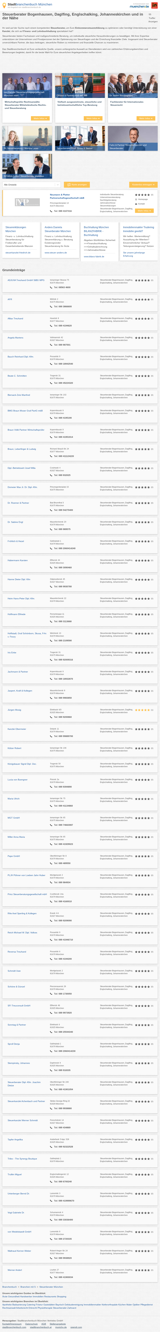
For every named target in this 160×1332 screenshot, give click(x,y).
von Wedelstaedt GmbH (19, 1231)
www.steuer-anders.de (56, 252)
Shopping (61, 1296)
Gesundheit (14, 1296)
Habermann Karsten (18, 560)
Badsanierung (19, 1304)
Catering (31, 1304)
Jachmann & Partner (18, 671)
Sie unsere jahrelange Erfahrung (134, 254)
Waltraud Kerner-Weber (19, 1251)
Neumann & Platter (67, 196)
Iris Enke (12, 652)
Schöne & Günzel (16, 986)
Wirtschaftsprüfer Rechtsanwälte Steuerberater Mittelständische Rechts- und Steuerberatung (25, 105)
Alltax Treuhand (15, 318)
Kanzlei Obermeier (17, 729)
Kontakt (141, 204)
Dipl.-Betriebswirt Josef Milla (21, 468)
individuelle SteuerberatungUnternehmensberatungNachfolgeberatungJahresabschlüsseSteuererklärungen (112, 200)
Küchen (122, 1304)
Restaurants (50, 1296)
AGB (43, 1324)
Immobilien (38, 1296)
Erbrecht (33, 1308)
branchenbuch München (30, 4)
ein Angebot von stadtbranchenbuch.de (24, 7)
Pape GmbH (14, 856)
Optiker (136, 1304)
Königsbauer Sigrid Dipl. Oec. (22, 764)
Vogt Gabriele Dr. (16, 1212)
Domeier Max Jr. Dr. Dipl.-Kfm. (23, 487)
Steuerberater (60, 1308)
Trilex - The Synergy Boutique (22, 1158)
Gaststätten (49, 1304)
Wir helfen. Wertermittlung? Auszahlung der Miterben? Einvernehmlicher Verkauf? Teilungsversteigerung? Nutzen (138, 241)
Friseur (39, 1304)
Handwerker (26, 1296)
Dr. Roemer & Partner (18, 503)
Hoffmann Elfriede (16, 614)
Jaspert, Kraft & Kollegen (20, 690)
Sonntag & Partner (17, 1024)
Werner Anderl (15, 1270)
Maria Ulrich (14, 798)
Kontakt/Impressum (12, 1324)
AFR (10, 299)
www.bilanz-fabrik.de (94, 256)
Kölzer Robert (14, 748)
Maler (129, 1304)
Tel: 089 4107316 (62, 211)
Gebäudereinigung (74, 1304)
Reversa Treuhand (17, 951)
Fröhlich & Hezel (16, 541)
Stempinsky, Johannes (19, 1063)
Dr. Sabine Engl (15, 522)
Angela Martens (15, 337)
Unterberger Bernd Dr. (19, 1193)
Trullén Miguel (15, 1174)
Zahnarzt (71, 1308)
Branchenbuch (9, 1287)
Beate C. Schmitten (17, 376)
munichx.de (61, 1327)
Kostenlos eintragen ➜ (143, 184)
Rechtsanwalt (9, 1308)
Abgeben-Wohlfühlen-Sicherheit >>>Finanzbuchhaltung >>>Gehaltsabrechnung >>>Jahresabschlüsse (99, 245)
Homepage (143, 199)
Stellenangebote (58, 1324)
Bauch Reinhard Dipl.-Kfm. (21, 356)
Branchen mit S (28, 1287)
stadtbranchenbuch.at (41, 1327)
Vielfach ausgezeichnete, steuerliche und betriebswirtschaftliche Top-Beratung (80, 103)
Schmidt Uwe (14, 971)
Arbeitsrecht (22, 1308)
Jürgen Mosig (14, 710)
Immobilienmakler (92, 1304)
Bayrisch (59, 1304)
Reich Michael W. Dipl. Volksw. (23, 932)
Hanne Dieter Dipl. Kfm (19, 579)
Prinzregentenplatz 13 (59, 204)
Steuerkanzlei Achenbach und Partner (26, 1101)
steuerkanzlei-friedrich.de (17, 252)
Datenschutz (31, 1324)
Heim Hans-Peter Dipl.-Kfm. (21, 598)
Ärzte (5, 1296)
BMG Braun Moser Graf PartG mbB (25, 410)
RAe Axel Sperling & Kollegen (22, 913)
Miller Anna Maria (16, 837)
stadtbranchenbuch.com (14, 1327)
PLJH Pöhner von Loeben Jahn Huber (26, 875)
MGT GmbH (14, 818)
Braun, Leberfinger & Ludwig (22, 449)
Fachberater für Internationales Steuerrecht (126, 103)
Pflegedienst (146, 1304)
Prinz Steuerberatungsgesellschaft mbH (27, 894)
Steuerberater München (51, 1287)
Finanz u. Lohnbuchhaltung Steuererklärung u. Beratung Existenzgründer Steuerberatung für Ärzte (59, 241)
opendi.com (76, 1327)
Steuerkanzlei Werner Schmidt (23, 1120)
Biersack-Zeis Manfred (19, 395)
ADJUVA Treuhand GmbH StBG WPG (26, 280)
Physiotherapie (45, 1308)
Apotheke (7, 1304)
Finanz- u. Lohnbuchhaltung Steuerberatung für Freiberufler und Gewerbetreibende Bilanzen (19, 241)
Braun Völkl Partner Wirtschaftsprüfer (26, 430)
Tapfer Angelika (15, 1139)
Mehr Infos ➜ (40, 118)
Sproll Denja (14, 1044)
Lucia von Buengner (18, 779)
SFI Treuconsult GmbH (19, 1005)
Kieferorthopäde (110, 1304)
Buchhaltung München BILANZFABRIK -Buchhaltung (96, 231)
